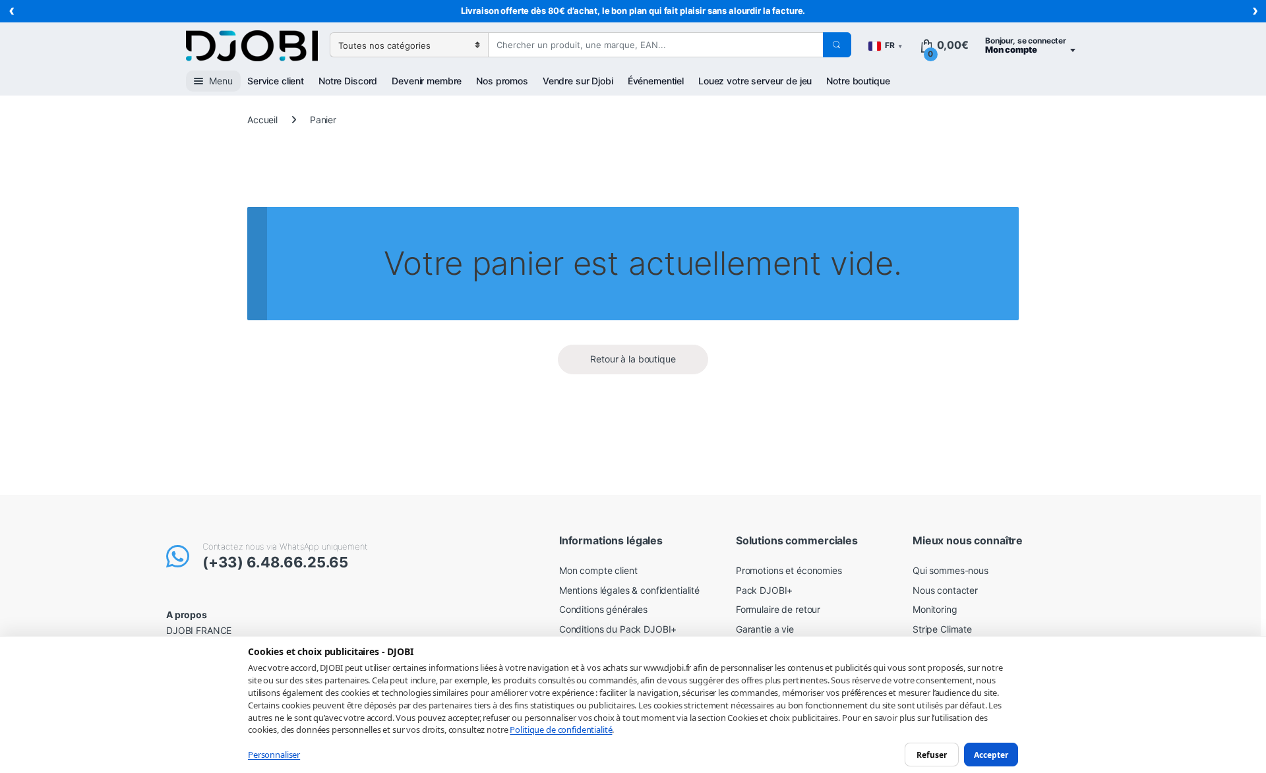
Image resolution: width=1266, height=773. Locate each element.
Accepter (991, 754)
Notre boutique (857, 80)
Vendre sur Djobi (578, 80)
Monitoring (935, 609)
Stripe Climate (942, 629)
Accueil (262, 119)
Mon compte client (598, 570)
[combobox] (655, 44)
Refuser (932, 754)
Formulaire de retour (778, 609)
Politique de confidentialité (561, 729)
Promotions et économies (789, 570)
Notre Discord (347, 80)
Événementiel (656, 80)
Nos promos (502, 80)
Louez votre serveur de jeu (755, 80)
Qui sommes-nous (950, 570)
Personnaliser (274, 754)
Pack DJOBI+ (764, 590)
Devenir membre (427, 80)
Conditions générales (603, 609)
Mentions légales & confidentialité (629, 590)
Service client (275, 80)
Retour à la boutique (632, 358)
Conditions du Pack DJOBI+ (618, 629)
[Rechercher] (836, 44)
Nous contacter (945, 590)
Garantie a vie (765, 629)
